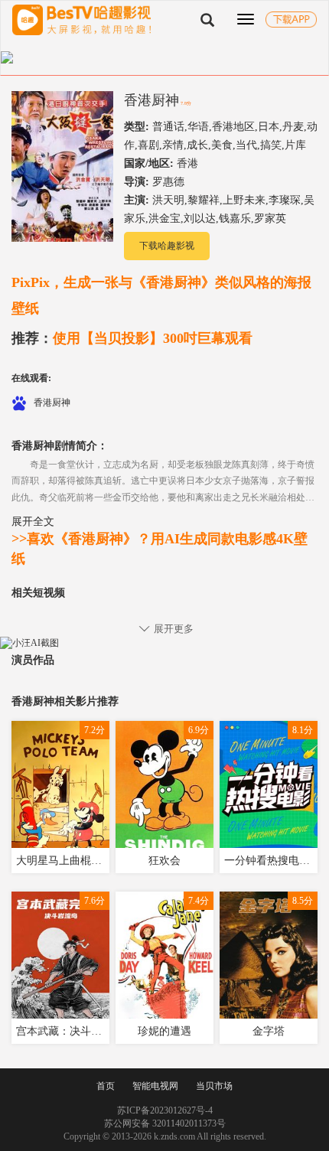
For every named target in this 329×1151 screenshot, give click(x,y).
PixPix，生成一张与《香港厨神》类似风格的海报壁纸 (161, 295)
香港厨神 (151, 100)
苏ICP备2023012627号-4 (165, 1110)
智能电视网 (155, 1086)
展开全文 (32, 521)
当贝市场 (214, 1086)
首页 (105, 1086)
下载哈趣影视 (166, 245)
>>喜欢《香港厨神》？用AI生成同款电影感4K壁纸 (159, 548)
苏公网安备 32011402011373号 (165, 1123)
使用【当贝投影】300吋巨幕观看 (131, 338)
